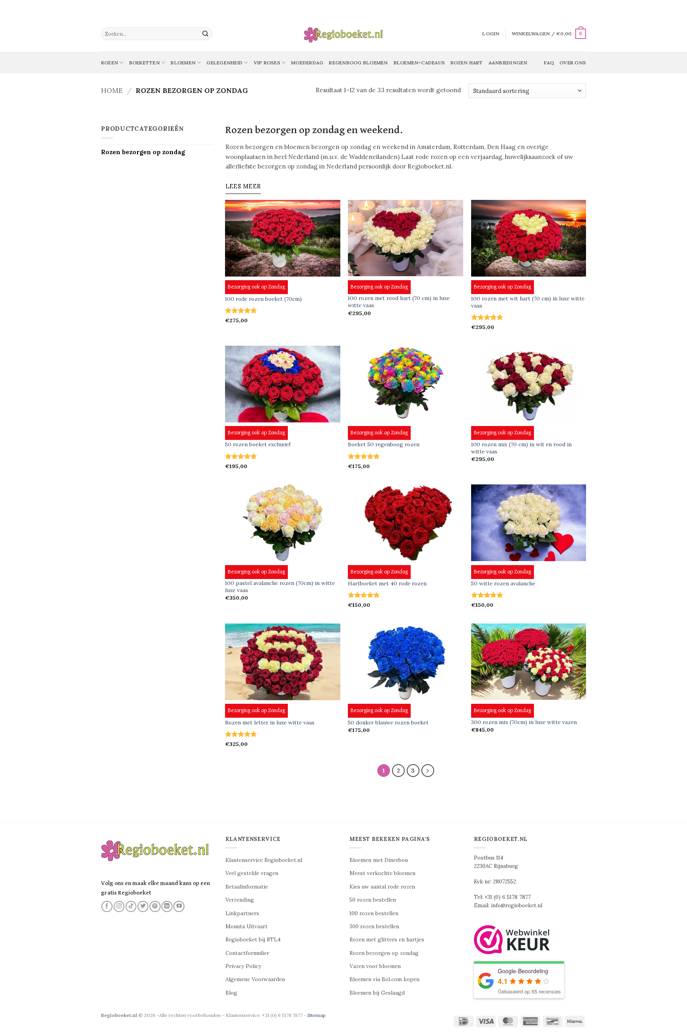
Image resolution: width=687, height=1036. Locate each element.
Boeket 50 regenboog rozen (383, 444)
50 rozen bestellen (372, 900)
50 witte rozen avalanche (503, 583)
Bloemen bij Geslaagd (377, 993)
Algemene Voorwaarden (255, 979)
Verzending (239, 900)
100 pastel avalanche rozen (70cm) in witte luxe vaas (280, 587)
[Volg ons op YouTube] (178, 906)
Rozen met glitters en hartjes (386, 939)
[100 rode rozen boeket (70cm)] (282, 238)
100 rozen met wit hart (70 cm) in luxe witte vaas (527, 302)
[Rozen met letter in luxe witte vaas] (282, 662)
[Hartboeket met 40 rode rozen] (405, 522)
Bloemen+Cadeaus (419, 63)
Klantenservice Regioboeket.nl (263, 860)
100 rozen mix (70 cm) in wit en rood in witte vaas (521, 448)
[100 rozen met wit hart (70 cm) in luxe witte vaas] (528, 238)
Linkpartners (242, 913)
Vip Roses (267, 63)
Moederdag (307, 63)
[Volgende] (427, 770)
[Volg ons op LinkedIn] (167, 906)
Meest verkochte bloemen (382, 873)
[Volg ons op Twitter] (143, 906)
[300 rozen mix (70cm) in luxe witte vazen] (528, 662)
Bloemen (183, 63)
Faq (549, 63)
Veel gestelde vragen (251, 873)
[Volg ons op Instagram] (119, 906)
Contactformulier (247, 953)
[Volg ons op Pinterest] (155, 906)
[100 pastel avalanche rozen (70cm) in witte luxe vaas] (282, 522)
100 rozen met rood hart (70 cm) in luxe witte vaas (399, 302)
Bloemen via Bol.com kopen (384, 979)
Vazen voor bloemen (375, 966)
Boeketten (144, 63)
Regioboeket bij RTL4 (253, 939)
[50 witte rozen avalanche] (528, 522)
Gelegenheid (224, 63)
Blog (231, 993)
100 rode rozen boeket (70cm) (263, 299)
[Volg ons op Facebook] (107, 906)
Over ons (572, 63)
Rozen (109, 63)
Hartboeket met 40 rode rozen (387, 583)
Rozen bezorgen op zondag (143, 152)
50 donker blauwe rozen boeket (388, 722)
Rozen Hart (466, 63)
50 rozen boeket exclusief (258, 444)
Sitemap (316, 1015)
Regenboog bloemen (358, 63)
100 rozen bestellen (373, 913)
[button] (490, 34)
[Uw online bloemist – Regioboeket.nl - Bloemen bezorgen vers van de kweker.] (343, 34)
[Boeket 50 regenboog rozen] (405, 384)
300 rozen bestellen (374, 926)
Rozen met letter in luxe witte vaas (269, 722)
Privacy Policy (243, 966)
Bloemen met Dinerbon (378, 860)
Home (112, 90)
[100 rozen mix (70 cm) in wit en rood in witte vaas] (528, 384)
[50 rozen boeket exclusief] (282, 384)
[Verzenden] (205, 33)
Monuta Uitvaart (246, 926)
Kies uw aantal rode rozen (382, 886)
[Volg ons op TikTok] (131, 906)
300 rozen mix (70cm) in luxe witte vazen (524, 722)
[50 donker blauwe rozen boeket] (405, 662)
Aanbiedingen (508, 63)
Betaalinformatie (246, 886)
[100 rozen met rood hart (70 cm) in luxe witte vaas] (405, 238)
